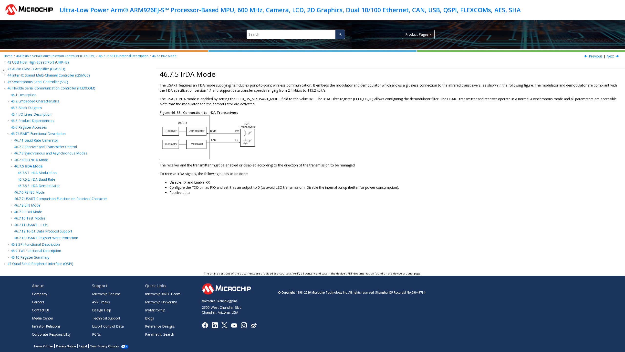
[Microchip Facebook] (205, 325)
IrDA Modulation (37, 172)
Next (610, 56)
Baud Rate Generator (36, 140)
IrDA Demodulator (39, 185)
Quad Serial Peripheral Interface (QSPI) (40, 263)
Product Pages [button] (416, 34)
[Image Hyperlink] (234, 325)
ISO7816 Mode (31, 159)
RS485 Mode (29, 192)
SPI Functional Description (35, 244)
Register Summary (30, 257)
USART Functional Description (123, 56)
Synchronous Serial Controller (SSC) (37, 81)
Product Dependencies (32, 120)
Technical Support (106, 318)
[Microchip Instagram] (244, 325)
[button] (5, 75)
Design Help (101, 310)
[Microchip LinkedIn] (215, 325)
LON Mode (28, 211)
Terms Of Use (43, 346)
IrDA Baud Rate (36, 179)
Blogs (149, 318)
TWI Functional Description (36, 250)
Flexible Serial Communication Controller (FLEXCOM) (55, 56)
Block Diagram (26, 107)
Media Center (42, 318)
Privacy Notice (66, 346)
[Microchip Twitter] (224, 325)
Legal (83, 346)
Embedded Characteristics (35, 101)
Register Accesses (29, 127)
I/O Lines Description (31, 114)
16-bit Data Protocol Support (43, 231)
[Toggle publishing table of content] (3, 70)
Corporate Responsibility (51, 334)
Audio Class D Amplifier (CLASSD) (36, 68)
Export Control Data (108, 326)
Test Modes (29, 218)
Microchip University (161, 302)
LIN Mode (27, 205)
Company (39, 294)
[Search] (340, 34)
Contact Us (41, 310)
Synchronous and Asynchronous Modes (50, 153)
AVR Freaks (101, 302)
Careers (38, 302)
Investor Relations (46, 326)
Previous (596, 56)
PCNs (96, 334)
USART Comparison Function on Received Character (60, 198)
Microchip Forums (106, 294)
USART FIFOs (31, 224)
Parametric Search (159, 334)
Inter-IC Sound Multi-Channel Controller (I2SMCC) (48, 75)
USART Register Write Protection (46, 237)
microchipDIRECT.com (162, 294)
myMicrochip (155, 310)
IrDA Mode (164, 56)
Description (23, 94)
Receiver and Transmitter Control (45, 146)
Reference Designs (160, 326)
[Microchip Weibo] (253, 325)
